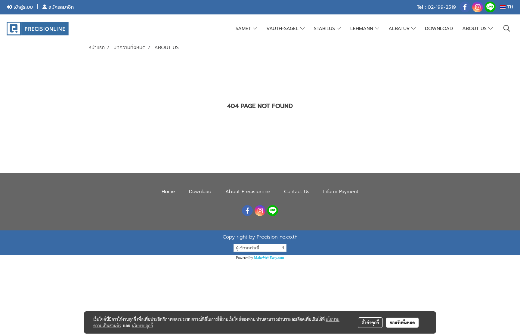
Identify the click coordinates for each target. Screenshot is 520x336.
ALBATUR (399, 28)
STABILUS (325, 28)
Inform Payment (340, 191)
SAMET (244, 28)
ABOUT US (475, 28)
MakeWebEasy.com (269, 258)
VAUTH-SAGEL (283, 28)
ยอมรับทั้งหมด (402, 322)
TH (509, 7)
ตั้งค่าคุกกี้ (370, 322)
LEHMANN (362, 28)
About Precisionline (247, 191)
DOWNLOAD (439, 28)
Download (200, 191)
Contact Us (296, 191)
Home (168, 191)
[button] (506, 28)
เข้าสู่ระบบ (22, 7)
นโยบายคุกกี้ (142, 325)
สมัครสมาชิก (60, 7)
